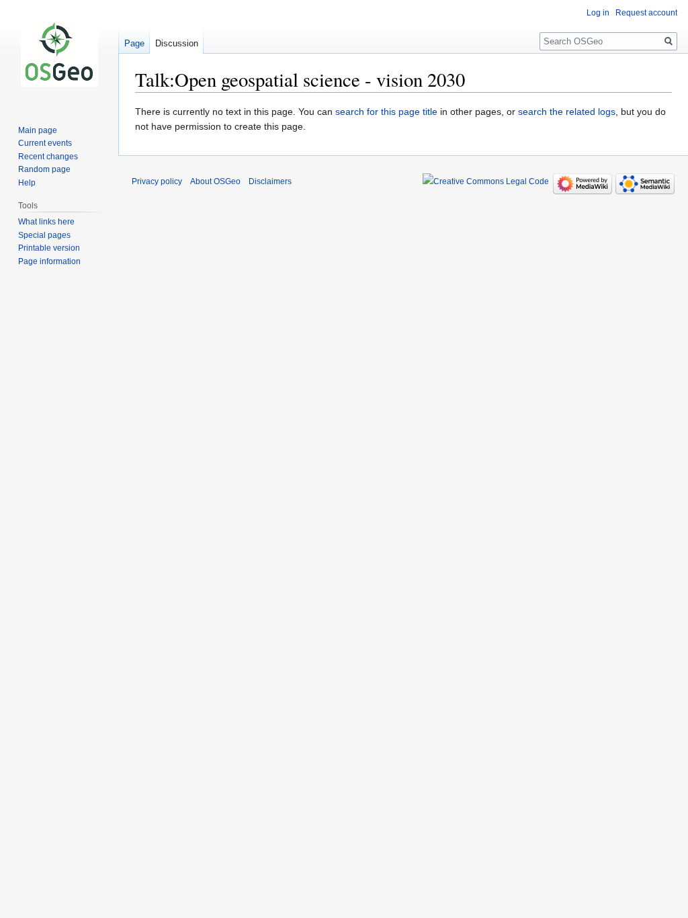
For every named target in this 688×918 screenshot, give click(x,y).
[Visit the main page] (59, 54)
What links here (46, 221)
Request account (646, 12)
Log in (598, 12)
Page (134, 43)
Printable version (49, 248)
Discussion (176, 43)
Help (27, 182)
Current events (45, 143)
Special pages (44, 235)
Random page (44, 169)
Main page (37, 130)
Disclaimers (270, 181)
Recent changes (48, 156)
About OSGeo (215, 181)
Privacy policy (157, 181)
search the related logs (566, 111)
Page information (49, 261)
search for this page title (386, 111)
